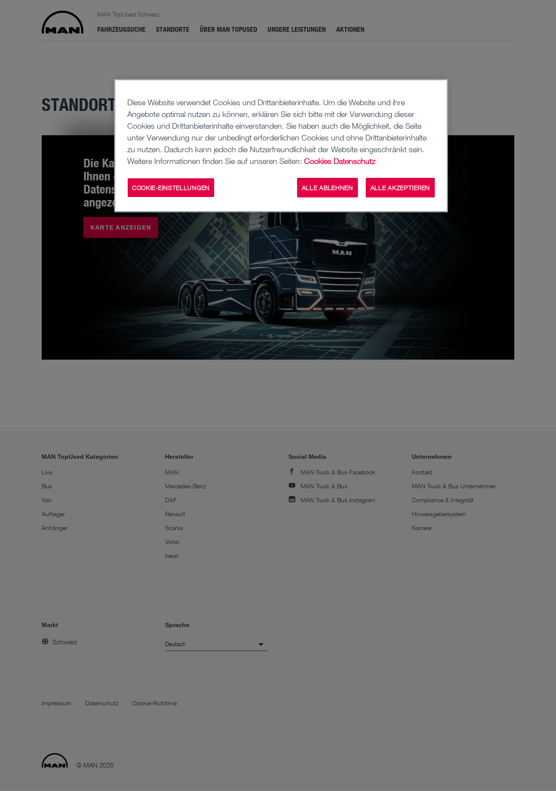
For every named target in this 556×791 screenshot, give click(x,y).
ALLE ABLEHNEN (327, 187)
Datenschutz (354, 161)
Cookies (317, 161)
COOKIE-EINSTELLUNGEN (171, 187)
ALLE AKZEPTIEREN (400, 187)
